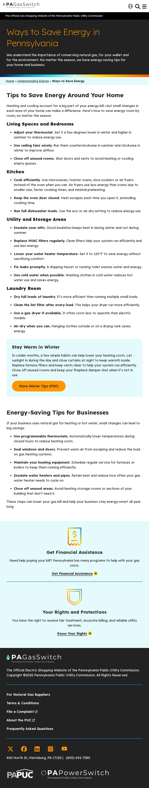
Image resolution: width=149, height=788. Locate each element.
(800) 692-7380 (78, 758)
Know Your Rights (72, 633)
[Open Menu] (144, 6)
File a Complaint (20, 712)
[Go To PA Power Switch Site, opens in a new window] (75, 775)
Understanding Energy (33, 81)
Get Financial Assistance (72, 573)
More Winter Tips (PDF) (38, 386)
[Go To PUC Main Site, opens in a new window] (20, 775)
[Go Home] (34, 662)
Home (10, 81)
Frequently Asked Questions (30, 729)
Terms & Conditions (23, 703)
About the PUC (19, 720)
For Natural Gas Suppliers (28, 694)
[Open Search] (137, 6)
